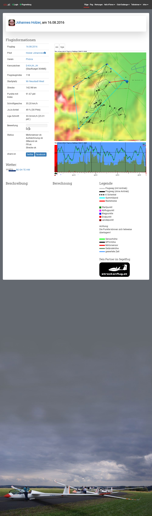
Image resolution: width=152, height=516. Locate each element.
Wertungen (99, 5)
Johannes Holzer (28, 22)
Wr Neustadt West (35, 81)
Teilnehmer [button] (135, 5)
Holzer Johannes (34, 53)
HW (28, 170)
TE (24, 170)
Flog (91, 5)
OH (21, 170)
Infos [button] (145, 5)
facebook (40, 154)
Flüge (86, 5)
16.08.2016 (31, 46)
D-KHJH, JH (32, 65)
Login (16, 5)
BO (17, 170)
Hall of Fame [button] (109, 5)
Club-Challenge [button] (122, 5)
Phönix (29, 59)
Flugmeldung (26, 5)
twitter (30, 154)
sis (56, 47)
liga (62, 47)
